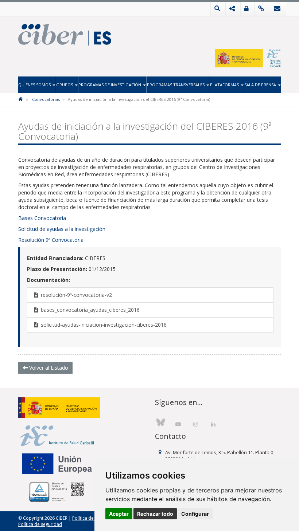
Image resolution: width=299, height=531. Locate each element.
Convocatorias (46, 99)
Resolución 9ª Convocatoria (51, 239)
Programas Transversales (176, 84)
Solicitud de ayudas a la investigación (61, 228)
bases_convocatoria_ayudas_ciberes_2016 (89, 309)
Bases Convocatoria (42, 218)
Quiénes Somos (35, 84)
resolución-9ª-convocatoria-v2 (75, 294)
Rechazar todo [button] (155, 514)
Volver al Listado (48, 367)
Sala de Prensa (260, 84)
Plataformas (225, 84)
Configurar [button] (195, 514)
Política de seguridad (40, 524)
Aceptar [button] (119, 514)
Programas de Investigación (110, 84)
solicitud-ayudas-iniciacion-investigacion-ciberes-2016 (103, 324)
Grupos (65, 84)
